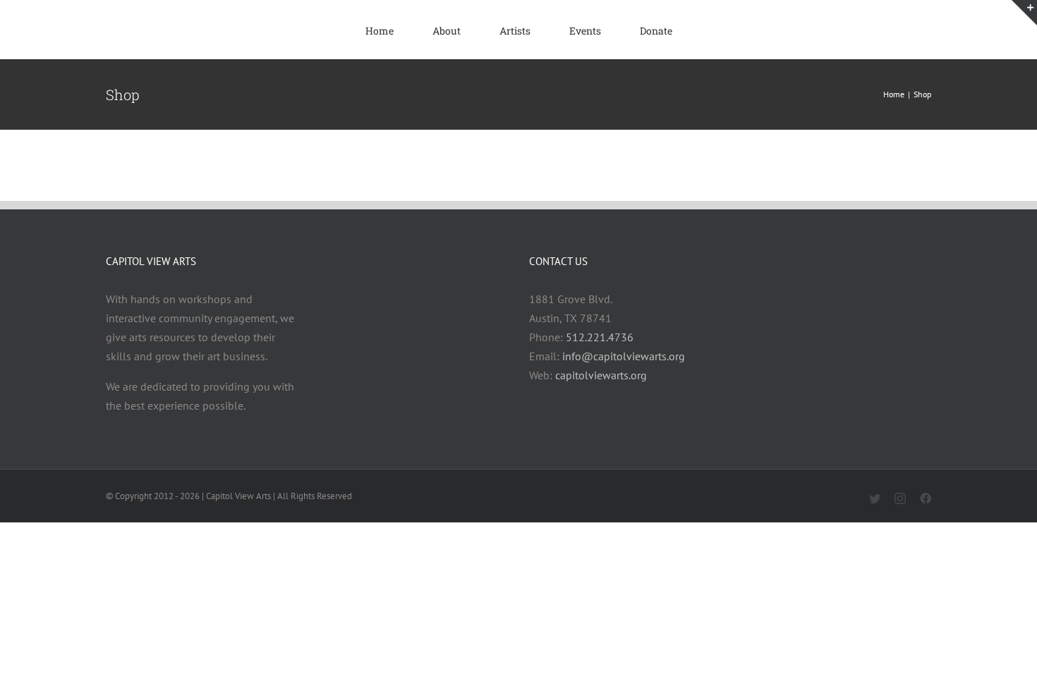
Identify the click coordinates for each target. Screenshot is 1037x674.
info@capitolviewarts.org (623, 356)
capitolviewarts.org (601, 375)
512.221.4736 (599, 337)
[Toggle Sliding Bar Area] (1024, 12)
